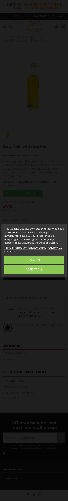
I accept (34, 260)
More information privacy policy (25, 247)
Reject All (34, 269)
